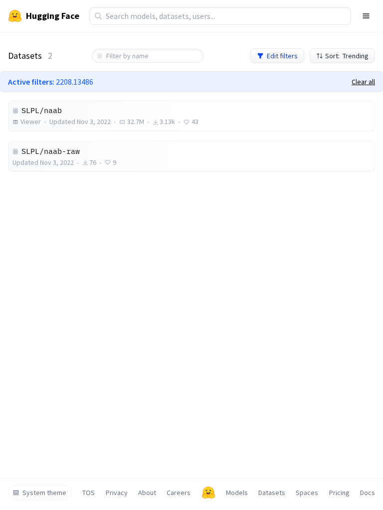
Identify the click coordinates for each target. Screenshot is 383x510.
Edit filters (282, 55)
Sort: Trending (347, 55)
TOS (88, 492)
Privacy (117, 492)
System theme (44, 492)
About (147, 492)
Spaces (307, 492)
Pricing (339, 492)
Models (237, 492)
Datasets (271, 492)
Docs (367, 492)
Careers (179, 492)
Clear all (363, 81)
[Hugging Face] (208, 493)
